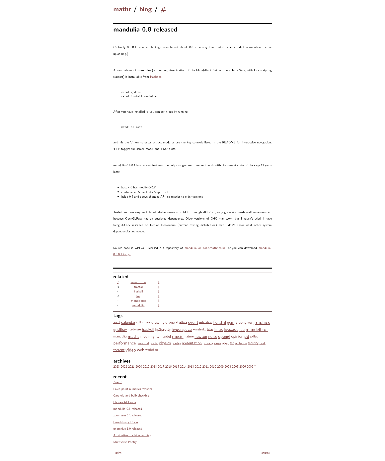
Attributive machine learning (132, 435)
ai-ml (116, 322)
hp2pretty (163, 329)
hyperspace (182, 329)
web (140, 349)
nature (189, 336)
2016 (168, 366)
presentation (192, 342)
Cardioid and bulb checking (131, 395)
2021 (131, 366)
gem (230, 322)
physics (165, 342)
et (177, 321)
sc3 (232, 342)
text (262, 342)
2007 (235, 366)
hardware (134, 329)
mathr (122, 8)
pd (246, 336)
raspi (217, 342)
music (177, 335)
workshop (151, 349)
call (138, 322)
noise (212, 336)
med (143, 336)
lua (138, 295)
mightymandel (159, 336)
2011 (205, 366)
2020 (139, 366)
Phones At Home (124, 402)
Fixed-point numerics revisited (133, 388)
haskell (138, 291)
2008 (228, 366)
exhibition (205, 322)
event (193, 322)
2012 (198, 366)
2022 (124, 366)
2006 (242, 366)
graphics (261, 321)
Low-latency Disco (125, 421)
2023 (116, 366)
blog (145, 8)
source (265, 452)
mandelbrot (138, 300)
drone (170, 322)
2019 (146, 366)
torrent (119, 349)
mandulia (138, 305)
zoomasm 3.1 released (127, 415)
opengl (224, 336)
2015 (176, 366)
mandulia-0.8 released (127, 408)
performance (124, 342)
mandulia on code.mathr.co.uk (205, 247)
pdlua (254, 336)
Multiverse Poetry (125, 441)
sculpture (241, 342)
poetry (176, 342)
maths (133, 336)
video (131, 349)
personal (143, 342)
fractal (138, 286)
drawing (157, 322)
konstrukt (199, 329)
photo (154, 342)
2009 (220, 366)
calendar (128, 322)
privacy (208, 342)
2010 (213, 366)
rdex (225, 343)
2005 (250, 366)
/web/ (117, 382)
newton (201, 336)
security (253, 342)
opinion (237, 336)
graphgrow (243, 322)
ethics (183, 322)
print (118, 452)
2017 (161, 366)
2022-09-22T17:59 (138, 282)
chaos (146, 322)
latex (210, 329)
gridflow (120, 329)
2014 (183, 366)
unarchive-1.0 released (127, 428)
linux (218, 329)
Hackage (155, 76)
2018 (153, 366)
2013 (190, 366)
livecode (231, 329)
